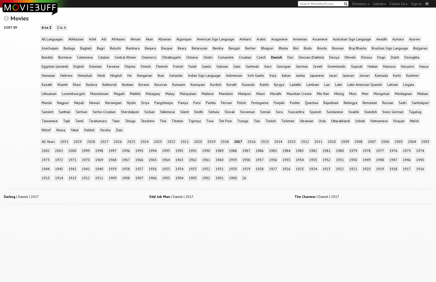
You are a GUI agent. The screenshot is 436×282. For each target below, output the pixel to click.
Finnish (146, 66)
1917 (407, 169)
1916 (420, 169)
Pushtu (295, 102)
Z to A (61, 27)
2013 (292, 141)
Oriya (145, 102)
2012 (305, 141)
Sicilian (149, 112)
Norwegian (113, 102)
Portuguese (259, 102)
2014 (278, 141)
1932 (206, 169)
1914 (59, 178)
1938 (126, 169)
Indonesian (234, 75)
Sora (279, 112)
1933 (193, 169)
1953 (313, 160)
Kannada (381, 75)
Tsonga (242, 121)
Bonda (322, 48)
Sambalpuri (420, 102)
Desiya (334, 57)
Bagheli (86, 48)
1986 (260, 150)
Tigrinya (194, 121)
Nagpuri (63, 102)
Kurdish (215, 84)
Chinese (192, 57)
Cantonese (85, 57)
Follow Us (397, 4)
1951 (340, 160)
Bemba (218, 48)
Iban (160, 75)
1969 (99, 160)
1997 (112, 150)
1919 (380, 169)
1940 (99, 169)
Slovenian (247, 112)
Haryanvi (407, 66)
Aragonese (279, 39)
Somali (265, 112)
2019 (211, 141)
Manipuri (244, 93)
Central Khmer (125, 57)
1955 (286, 160)
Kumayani (197, 84)
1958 (246, 160)
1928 (260, 169)
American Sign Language (215, 39)
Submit (378, 4)
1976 (393, 150)
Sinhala (213, 112)
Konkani (127, 84)
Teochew (147, 121)
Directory (359, 4)
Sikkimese (167, 112)
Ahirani (135, 39)
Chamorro (149, 57)
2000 (72, 150)
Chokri (208, 57)
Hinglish (116, 75)
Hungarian (144, 75)
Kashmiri (412, 75)
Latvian (392, 84)
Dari (290, 57)
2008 (359, 141)
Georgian (284, 66)
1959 (233, 160)
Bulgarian (420, 48)
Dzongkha (411, 57)
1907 (139, 178)
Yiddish (89, 130)
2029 (78, 141)
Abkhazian (76, 39)
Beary (182, 48)
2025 (131, 141)
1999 (86, 150)
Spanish (315, 112)
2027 (104, 141)
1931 (219, 169)
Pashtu (211, 102)
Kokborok (109, 84)
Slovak (230, 112)
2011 (318, 141)
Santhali (64, 112)
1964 (166, 160)
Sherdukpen (130, 112)
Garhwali (252, 66)
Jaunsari (348, 75)
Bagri (101, 48)
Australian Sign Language (352, 39)
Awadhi (381, 39)
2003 (425, 141)
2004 (412, 141)
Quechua (311, 102)
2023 (158, 141)
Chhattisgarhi (171, 57)
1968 (112, 160)
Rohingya (350, 102)
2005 (399, 141)
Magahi (119, 93)
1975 (407, 150)
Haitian (373, 66)
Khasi (77, 84)
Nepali (79, 102)
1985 (273, 150)
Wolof (46, 130)
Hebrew (66, 75)
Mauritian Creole (299, 93)
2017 (238, 141)
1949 (367, 160)
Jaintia (300, 75)
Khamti (63, 84)
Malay (170, 93)
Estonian (95, 66)
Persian (226, 102)
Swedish (370, 112)
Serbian (81, 112)
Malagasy (153, 93)
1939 (112, 169)
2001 (59, 150)
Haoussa (389, 66)
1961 (206, 160)
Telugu (130, 121)
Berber (250, 48)
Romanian (370, 102)
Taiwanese (50, 121)
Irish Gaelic (256, 75)
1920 (367, 169)
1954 (300, 160)
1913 (72, 178)
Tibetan (177, 121)
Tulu (257, 121)
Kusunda (248, 84)
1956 (273, 160)
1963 (179, 160)
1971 (72, 160)
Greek (317, 66)
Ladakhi (295, 84)
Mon (365, 93)
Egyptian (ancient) (55, 66)
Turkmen (287, 121)
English (78, 66)
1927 (273, 169)
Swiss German (392, 112)
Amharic (245, 39)
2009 (345, 141)
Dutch (395, 57)
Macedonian (99, 93)
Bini (295, 48)
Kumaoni (178, 84)
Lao (327, 84)
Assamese (320, 39)
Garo (267, 66)
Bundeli (47, 57)
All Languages (52, 39)
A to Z (46, 27)
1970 (86, 160)
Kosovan (160, 84)
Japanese (317, 75)
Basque (166, 48)
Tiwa (209, 121)
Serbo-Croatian (104, 112)
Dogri (381, 57)
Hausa (423, 66)
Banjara (150, 48)
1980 (340, 150)
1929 (246, 169)
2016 (252, 141)
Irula (272, 75)
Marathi (275, 93)
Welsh (414, 121)
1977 (380, 150)
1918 (393, 169)
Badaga (69, 48)
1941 (86, 169)
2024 (145, 141)
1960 (219, 160)
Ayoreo (414, 39)
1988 (233, 150)
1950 (353, 160)
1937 (139, 169)
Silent (184, 112)
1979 (353, 150)
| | (21, 196)
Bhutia (283, 48)
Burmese (65, 57)
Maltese (208, 93)
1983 (300, 150)
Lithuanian (49, 93)
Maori (260, 93)
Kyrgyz (279, 84)
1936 (153, 169)
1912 (86, 178)
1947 (393, 160)
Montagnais (403, 93)
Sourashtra (296, 112)
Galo (236, 66)
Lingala (408, 84)
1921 (353, 169)
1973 (46, 160)
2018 (225, 141)
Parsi (197, 102)
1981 (326, 150)
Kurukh (232, 84)
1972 (59, 160)
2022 (171, 141)
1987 (246, 150)
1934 (179, 169)
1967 (126, 160)
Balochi (115, 48)
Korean (144, 84)
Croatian (245, 57)
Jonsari (365, 75)
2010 (332, 141)
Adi (103, 39)
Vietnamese (379, 121)
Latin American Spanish (364, 84)
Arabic (261, 39)
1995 (139, 150)
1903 (193, 178)
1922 (340, 169)
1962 (193, 160)
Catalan (103, 57)
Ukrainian (306, 121)
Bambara (133, 48)
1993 (166, 150)
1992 (179, 150)
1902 (206, 178)
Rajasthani (330, 102)
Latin (338, 84)
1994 (153, 150)
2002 (46, 150)
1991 (193, 150)
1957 (260, 160)
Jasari (333, 75)
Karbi (397, 75)
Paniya (183, 102)
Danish (276, 57)
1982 (313, 150)
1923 (326, 169)
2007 (372, 141)
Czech (261, 57)
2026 (118, 141)
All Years (48, 141)
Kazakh (47, 84)
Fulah (192, 66)
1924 (313, 169)
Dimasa (366, 57)
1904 (179, 178)
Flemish (162, 66)
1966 (139, 160)
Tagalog (415, 112)
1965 (153, 160)
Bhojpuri (267, 48)
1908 (126, 178)
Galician (222, 66)
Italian (286, 75)
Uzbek (360, 121)
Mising (339, 93)
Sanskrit (47, 112)
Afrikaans (118, 39)
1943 (59, 169)
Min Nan (323, 93)
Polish (241, 102)
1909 (112, 178)
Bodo (308, 48)
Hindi (101, 75)
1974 (420, 150)
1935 (166, 169)
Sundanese (334, 112)
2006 (385, 141)
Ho (129, 75)
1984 (286, 150)
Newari (94, 102)
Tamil (79, 121)
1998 (99, 150)
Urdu (322, 121)
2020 (198, 141)
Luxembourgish (73, 93)
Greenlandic (337, 66)
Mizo (353, 93)
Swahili (353, 112)
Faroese (113, 66)
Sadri (402, 102)
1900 (233, 178)
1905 (166, 178)
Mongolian (382, 93)
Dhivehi (350, 57)
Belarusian (199, 48)
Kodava (91, 84)
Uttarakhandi (340, 121)
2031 (64, 141)
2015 (265, 141)
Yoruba (105, 130)
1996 (126, 150)
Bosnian (338, 48)
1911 (99, 178)
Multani (422, 93)
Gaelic (206, 66)
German (302, 66)
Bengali (234, 48)
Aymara (398, 39)
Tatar (116, 121)
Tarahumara (98, 121)
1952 (326, 160)
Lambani (312, 84)
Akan (149, 39)
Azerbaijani (50, 48)
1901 (219, 178)
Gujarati (356, 66)
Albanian (164, 39)
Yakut (74, 130)
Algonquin (184, 39)
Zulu (119, 130)
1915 (46, 178)
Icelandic (176, 75)
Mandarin (226, 93)
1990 (206, 150)
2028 (91, 141)
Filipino (130, 66)
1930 (233, 169)
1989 (219, 150)
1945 (420, 160)
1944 (46, 169)
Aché (92, 39)
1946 (407, 160)
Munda (47, 102)
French (178, 66)
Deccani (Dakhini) (311, 57)
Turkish (270, 121)
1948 (380, 160)
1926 (286, 169)
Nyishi (131, 102)
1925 (300, 169)
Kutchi (264, 84)
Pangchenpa (163, 102)
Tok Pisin (225, 121)
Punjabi (279, 102)
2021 (185, 141)
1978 (367, 150)
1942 (72, 169)
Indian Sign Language (204, 75)
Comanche (226, 57)
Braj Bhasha (357, 48)
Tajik (66, 121)
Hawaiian (48, 75)
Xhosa (60, 130)
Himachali (85, 75)
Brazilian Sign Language (390, 48)
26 (244, 178)
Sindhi (198, 112)
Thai (163, 121)
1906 (153, 178)
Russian (387, 102)
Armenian (300, 39)
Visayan (398, 121)
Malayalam (188, 93)
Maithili (135, 93)
